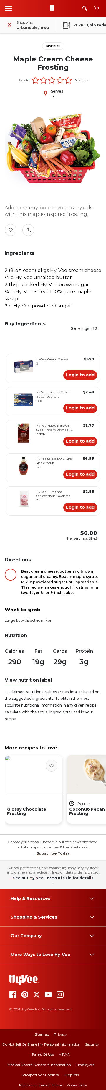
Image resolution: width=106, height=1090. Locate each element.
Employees (85, 1065)
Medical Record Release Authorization (39, 1065)
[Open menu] (8, 8)
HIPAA (64, 1054)
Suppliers (71, 1075)
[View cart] (96, 8)
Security (92, 1044)
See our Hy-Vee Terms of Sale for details (53, 878)
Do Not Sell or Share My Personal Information (41, 1044)
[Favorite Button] (10, 230)
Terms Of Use (43, 1054)
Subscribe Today (53, 853)
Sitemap (42, 1034)
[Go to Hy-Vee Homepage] (53, 8)
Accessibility (77, 1085)
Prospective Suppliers (40, 1075)
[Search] (85, 8)
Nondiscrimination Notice (40, 1085)
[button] (35, 80)
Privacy (60, 1034)
